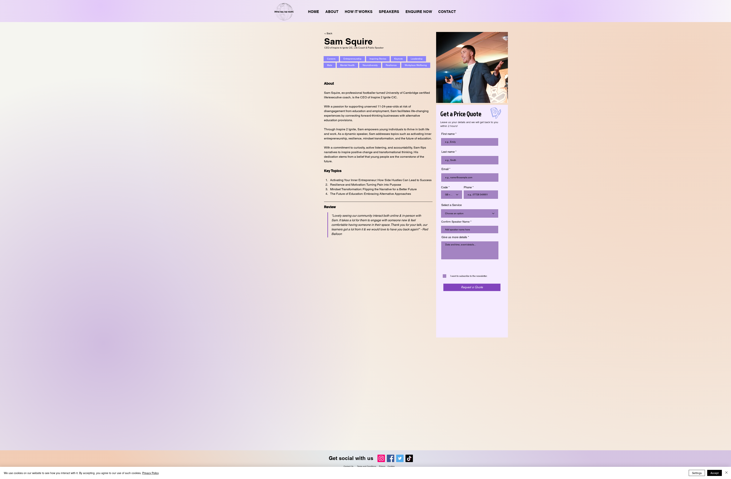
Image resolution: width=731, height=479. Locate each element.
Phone (468, 187)
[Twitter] (400, 458)
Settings (697, 473)
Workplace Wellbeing (416, 65)
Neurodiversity (370, 65)
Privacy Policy (150, 473)
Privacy (382, 466)
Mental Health (347, 65)
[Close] (726, 473)
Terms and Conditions (367, 466)
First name (448, 133)
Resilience (391, 65)
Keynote (398, 58)
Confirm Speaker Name (455, 221)
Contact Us (348, 466)
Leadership (417, 58)
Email (444, 169)
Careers (331, 58)
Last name (448, 151)
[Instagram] (381, 458)
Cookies (391, 466)
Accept (714, 473)
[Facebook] (390, 458)
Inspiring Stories (377, 58)
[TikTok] (409, 458)
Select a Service (451, 205)
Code (444, 187)
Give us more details (454, 237)
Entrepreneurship (352, 58)
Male (329, 65)
